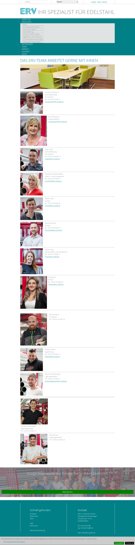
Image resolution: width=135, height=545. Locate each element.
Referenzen (34, 516)
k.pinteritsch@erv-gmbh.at (58, 121)
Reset (99, 2)
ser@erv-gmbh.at (57, 284)
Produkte (33, 514)
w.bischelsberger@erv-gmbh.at (56, 381)
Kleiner (104, 2)
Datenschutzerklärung (37, 530)
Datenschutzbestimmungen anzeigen (14, 542)
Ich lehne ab (129, 543)
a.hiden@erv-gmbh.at (52, 356)
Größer (93, 2)
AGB (31, 523)
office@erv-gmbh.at (88, 533)
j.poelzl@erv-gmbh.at (52, 159)
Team (32, 518)
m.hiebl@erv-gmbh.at (52, 206)
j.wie (49, 284)
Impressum (34, 526)
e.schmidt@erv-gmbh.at (53, 181)
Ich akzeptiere (119, 543)
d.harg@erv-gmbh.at (52, 257)
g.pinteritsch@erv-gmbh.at (54, 102)
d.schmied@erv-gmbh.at (53, 230)
